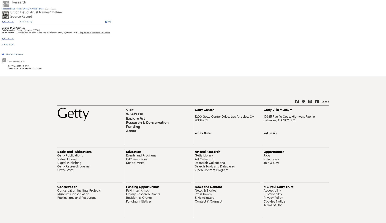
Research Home (9, 9)
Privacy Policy (25, 68)
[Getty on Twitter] (303, 102)
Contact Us (37, 68)
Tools (19, 9)
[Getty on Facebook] (297, 102)
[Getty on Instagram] (310, 102)
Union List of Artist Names (33, 9)
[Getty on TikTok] (317, 102)
